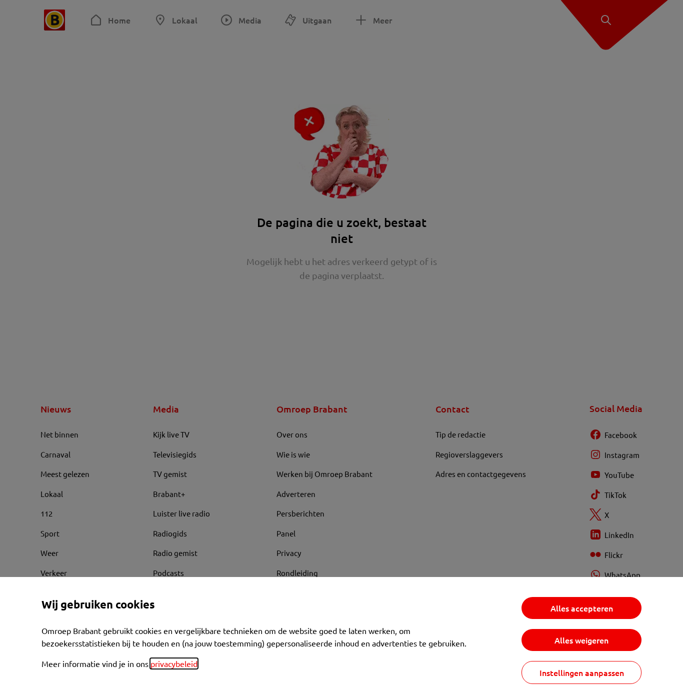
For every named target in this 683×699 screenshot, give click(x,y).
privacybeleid (174, 663)
